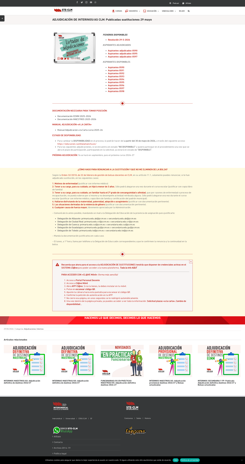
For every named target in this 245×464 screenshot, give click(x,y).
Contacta (58, 442)
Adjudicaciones (30, 329)
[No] (242, 460)
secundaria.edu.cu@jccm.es (121, 224)
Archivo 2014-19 (62, 447)
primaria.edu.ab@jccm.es (93, 218)
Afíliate (57, 436)
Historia (148, 418)
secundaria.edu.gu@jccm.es (126, 227)
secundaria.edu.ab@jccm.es (122, 218)
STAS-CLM (82, 418)
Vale (175, 460)
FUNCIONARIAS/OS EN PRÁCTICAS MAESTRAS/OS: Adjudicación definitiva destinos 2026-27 (122, 361)
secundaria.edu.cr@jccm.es (124, 221)
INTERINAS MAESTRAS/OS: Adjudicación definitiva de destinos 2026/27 (73, 361)
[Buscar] (188, 11)
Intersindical (57, 418)
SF (91, 418)
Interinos (40, 329)
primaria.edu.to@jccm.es (91, 230)
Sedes (138, 418)
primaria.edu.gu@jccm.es (97, 227)
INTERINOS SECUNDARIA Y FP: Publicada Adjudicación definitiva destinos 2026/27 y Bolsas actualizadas (219, 361)
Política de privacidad (190, 460)
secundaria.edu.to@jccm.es (119, 230)
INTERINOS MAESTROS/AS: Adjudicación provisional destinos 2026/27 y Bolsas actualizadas (170, 361)
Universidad (70, 418)
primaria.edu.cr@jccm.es (96, 221)
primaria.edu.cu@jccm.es (92, 224)
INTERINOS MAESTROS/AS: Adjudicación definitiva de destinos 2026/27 (25, 361)
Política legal (60, 453)
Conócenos (128, 418)
